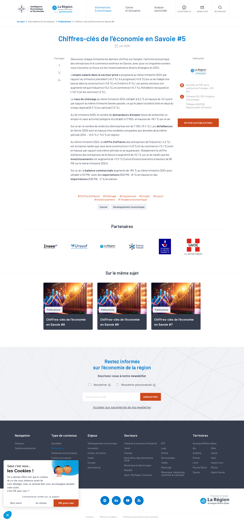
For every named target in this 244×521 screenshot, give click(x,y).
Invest (91, 457)
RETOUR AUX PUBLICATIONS (198, 123)
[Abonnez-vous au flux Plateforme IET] (139, 500)
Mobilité (128, 470)
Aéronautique (168, 457)
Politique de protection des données (140, 516)
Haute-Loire (217, 462)
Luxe (163, 448)
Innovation (93, 448)
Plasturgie (166, 467)
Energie (128, 453)
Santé (127, 448)
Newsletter (101, 384)
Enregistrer (150, 397)
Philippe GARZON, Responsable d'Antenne (198, 106)
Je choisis (41, 503)
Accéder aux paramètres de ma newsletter (122, 407)
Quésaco (19, 443)
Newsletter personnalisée (136, 384)
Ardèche (197, 453)
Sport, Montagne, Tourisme (138, 475)
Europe (91, 462)
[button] (7, 515)
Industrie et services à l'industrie (140, 443)
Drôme (196, 457)
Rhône (214, 467)
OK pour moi (66, 503)
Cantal (214, 453)
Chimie (164, 453)
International (94, 467)
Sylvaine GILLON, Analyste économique (200, 98)
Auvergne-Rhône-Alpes (204, 443)
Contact (90, 516)
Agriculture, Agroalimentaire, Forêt (138, 459)
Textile (164, 462)
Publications (57, 448)
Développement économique (129, 206)
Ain (194, 448)
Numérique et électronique (137, 465)
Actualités (56, 443)
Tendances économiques (64, 453)
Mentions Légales (108, 516)
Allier (213, 448)
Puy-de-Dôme (200, 467)
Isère (213, 457)
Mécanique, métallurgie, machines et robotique (173, 473)
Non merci (16, 503)
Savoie (103, 206)
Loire (195, 462)
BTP (163, 443)
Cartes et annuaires (61, 457)
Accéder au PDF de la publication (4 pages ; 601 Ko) (200, 88)
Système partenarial (25, 448)
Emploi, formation (97, 453)
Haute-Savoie (218, 472)
